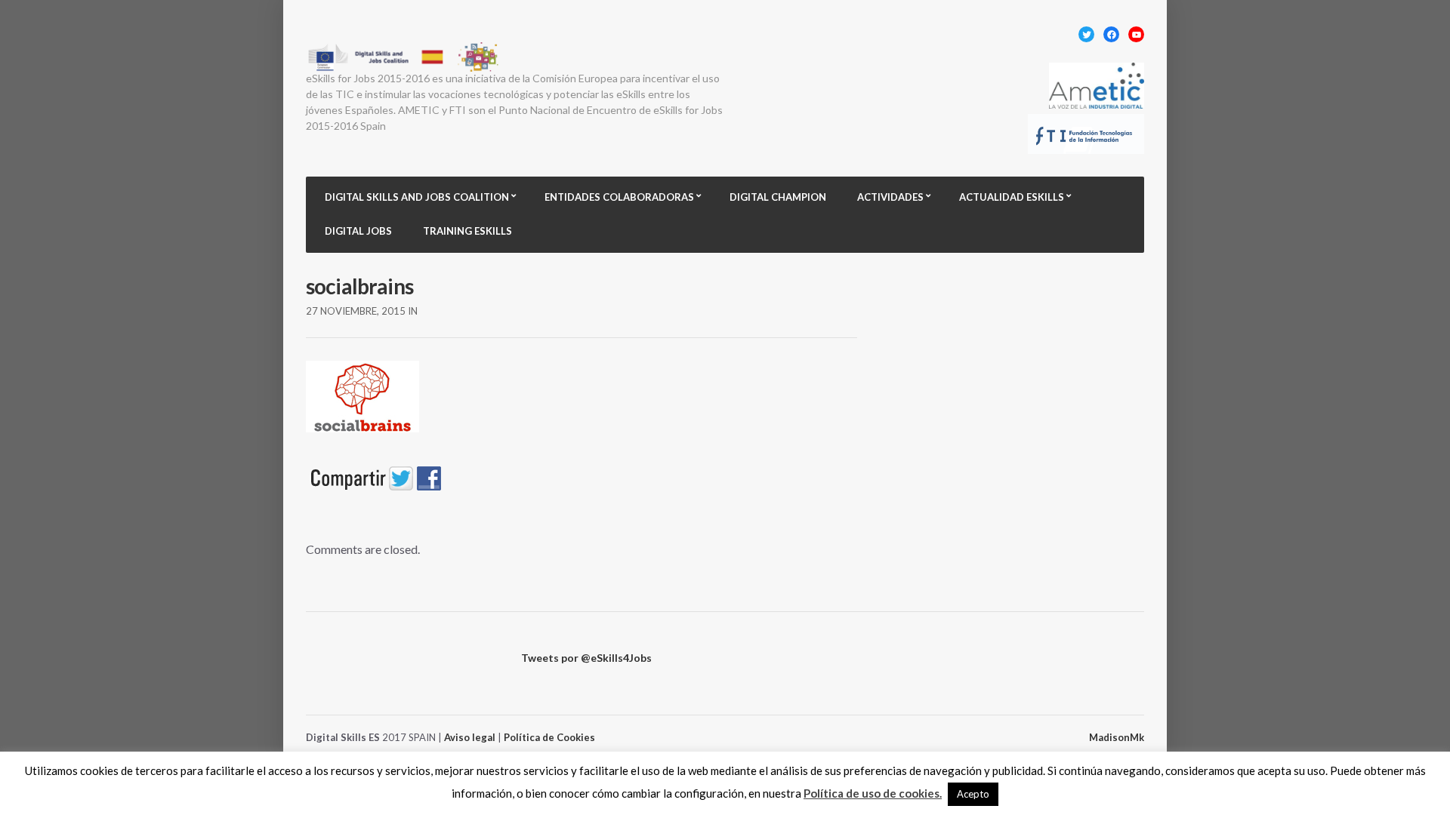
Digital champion (778, 197)
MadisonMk (1116, 737)
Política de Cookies (549, 737)
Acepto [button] (973, 794)
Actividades (890, 197)
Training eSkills (467, 231)
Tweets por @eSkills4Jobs (586, 657)
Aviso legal (469, 737)
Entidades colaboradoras (619, 197)
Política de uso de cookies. (873, 793)
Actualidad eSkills (1011, 197)
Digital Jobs (358, 231)
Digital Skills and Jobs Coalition (417, 197)
